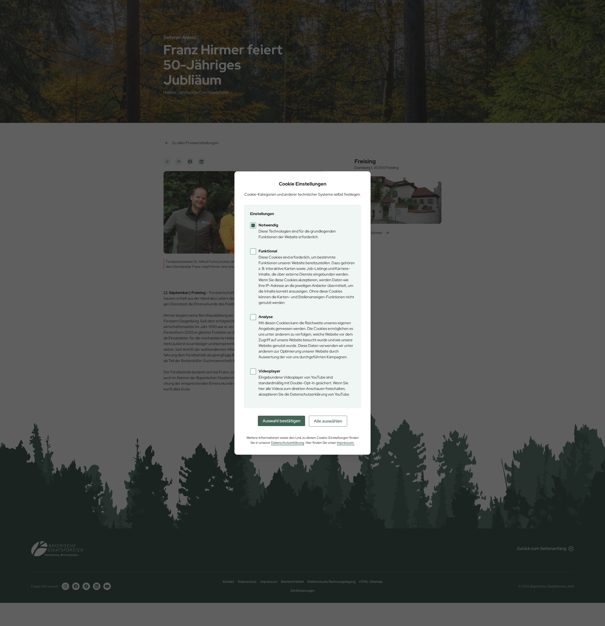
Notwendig (268, 225)
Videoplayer (270, 371)
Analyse (266, 316)
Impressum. (345, 442)
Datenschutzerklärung (287, 442)
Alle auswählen (328, 421)
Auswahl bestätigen (281, 420)
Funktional (268, 251)
